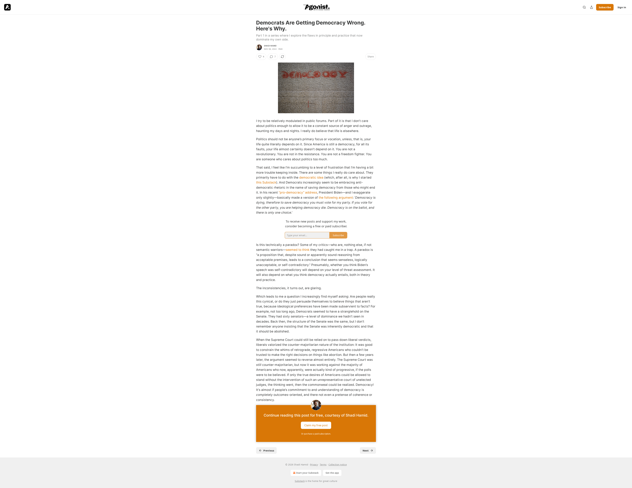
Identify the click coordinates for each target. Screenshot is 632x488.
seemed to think (297, 250)
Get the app (332, 472)
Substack (300, 481)
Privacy (314, 464)
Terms (323, 464)
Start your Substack (307, 472)
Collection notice (338, 464)
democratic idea (311, 177)
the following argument (336, 197)
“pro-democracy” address (298, 192)
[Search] (584, 7)
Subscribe (605, 7)
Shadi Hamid (270, 46)
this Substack (266, 182)
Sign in (622, 7)
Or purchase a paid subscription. (316, 433)
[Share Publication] (591, 7)
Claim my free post (316, 425)
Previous (268, 450)
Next (366, 450)
